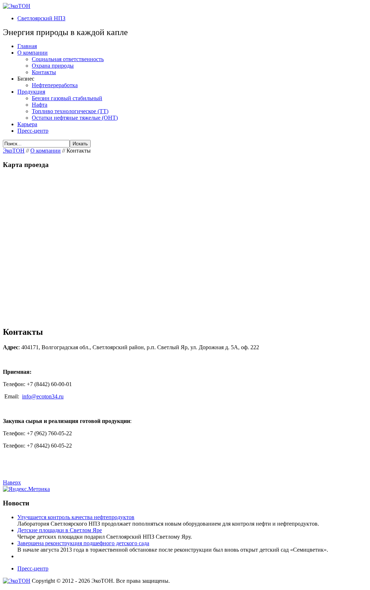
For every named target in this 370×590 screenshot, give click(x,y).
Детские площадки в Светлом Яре (59, 530)
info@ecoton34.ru (43, 396)
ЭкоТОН (14, 151)
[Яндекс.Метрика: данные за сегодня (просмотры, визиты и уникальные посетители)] (26, 489)
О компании (45, 151)
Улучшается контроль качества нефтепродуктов (75, 517)
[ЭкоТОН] (16, 6)
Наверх (12, 482)
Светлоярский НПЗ (41, 18)
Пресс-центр (32, 568)
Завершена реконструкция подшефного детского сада (83, 543)
